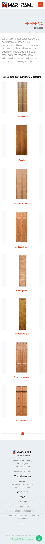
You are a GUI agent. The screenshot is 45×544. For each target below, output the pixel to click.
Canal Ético (22, 523)
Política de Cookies (22, 506)
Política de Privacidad (22, 511)
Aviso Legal (22, 501)
